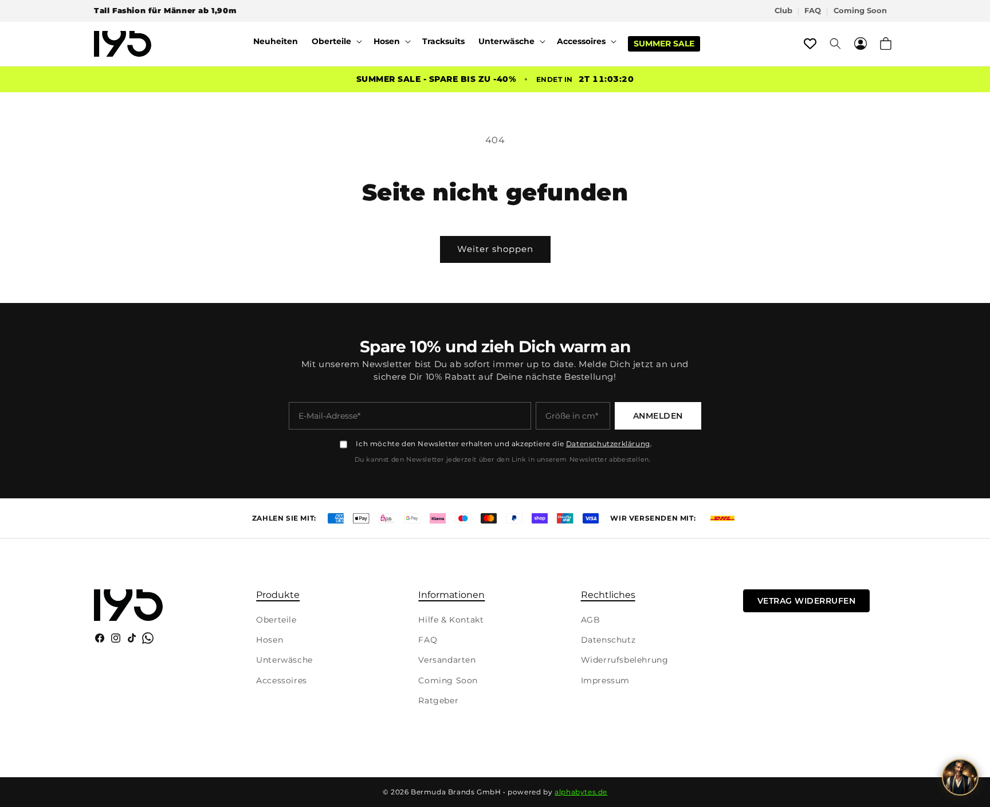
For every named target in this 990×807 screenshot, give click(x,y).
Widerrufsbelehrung (625, 660)
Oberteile (276, 620)
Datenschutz (608, 640)
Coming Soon (860, 10)
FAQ (812, 10)
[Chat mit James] (960, 777)
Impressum (605, 680)
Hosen (269, 640)
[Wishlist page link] (810, 43)
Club (783, 10)
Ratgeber (438, 700)
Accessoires (281, 680)
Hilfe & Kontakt (451, 620)
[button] (336, 41)
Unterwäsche (284, 660)
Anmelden (658, 416)
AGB (590, 620)
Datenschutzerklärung (608, 443)
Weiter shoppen (495, 248)
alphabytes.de (581, 792)
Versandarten (447, 660)
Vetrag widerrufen (806, 601)
